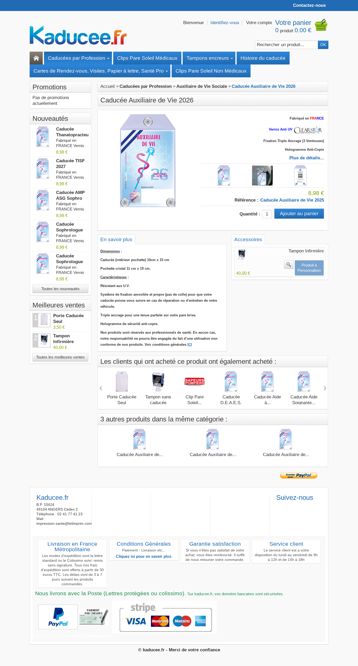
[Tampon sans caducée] (158, 381)
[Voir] (289, 264)
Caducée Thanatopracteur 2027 (73, 135)
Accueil (107, 86)
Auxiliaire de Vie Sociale (201, 86)
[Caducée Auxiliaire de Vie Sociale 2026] (139, 439)
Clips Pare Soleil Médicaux (147, 58)
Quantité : (250, 214)
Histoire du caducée (263, 58)
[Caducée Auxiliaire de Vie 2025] (300, 175)
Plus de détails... (306, 157)
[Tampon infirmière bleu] (242, 254)
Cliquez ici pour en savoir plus (143, 556)
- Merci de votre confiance (193, 649)
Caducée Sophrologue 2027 (69, 261)
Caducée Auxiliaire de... (140, 454)
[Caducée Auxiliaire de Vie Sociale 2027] (285, 439)
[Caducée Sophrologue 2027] (42, 263)
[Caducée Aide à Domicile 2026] (267, 381)
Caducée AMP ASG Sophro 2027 (70, 198)
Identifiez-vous (224, 22)
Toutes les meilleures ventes (60, 357)
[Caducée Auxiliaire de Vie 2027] (212, 439)
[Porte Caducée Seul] (121, 381)
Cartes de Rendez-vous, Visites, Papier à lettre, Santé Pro (99, 71)
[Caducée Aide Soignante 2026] (304, 381)
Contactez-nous (309, 5)
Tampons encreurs (208, 58)
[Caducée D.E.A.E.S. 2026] (231, 381)
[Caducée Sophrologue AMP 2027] (42, 231)
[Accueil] (36, 58)
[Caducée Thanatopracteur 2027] (42, 136)
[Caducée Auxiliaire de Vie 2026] (224, 175)
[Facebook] (280, 506)
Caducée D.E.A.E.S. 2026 (231, 402)
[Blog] (306, 506)
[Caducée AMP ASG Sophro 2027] (42, 200)
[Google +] (297, 506)
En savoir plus (116, 239)
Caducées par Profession (76, 58)
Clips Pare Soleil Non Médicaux (211, 71)
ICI (189, 344)
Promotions (49, 87)
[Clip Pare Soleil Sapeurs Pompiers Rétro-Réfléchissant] (194, 381)
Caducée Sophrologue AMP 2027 (69, 230)
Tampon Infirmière (306, 250)
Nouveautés (50, 118)
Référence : (246, 200)
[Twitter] (288, 506)
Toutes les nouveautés (60, 288)
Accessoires (248, 239)
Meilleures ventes (58, 305)
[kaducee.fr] (78, 35)
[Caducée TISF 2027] (42, 168)
